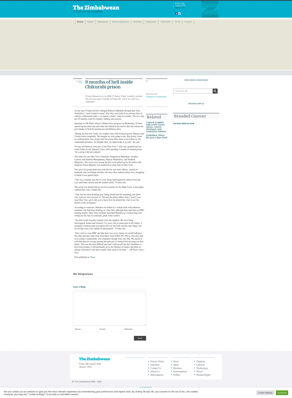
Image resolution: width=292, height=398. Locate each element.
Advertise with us (196, 103)
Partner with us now (183, 123)
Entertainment (120, 21)
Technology (202, 368)
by (147, 81)
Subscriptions (156, 374)
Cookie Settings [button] (265, 392)
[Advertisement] (146, 47)
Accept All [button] (282, 392)
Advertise (155, 364)
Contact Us (155, 368)
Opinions (151, 21)
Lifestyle (165, 21)
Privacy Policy (157, 361)
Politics (137, 21)
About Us (155, 371)
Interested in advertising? (196, 80)
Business (103, 21)
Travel (188, 21)
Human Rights (203, 374)
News (80, 21)
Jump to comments (156, 96)
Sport (90, 21)
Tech (177, 21)
